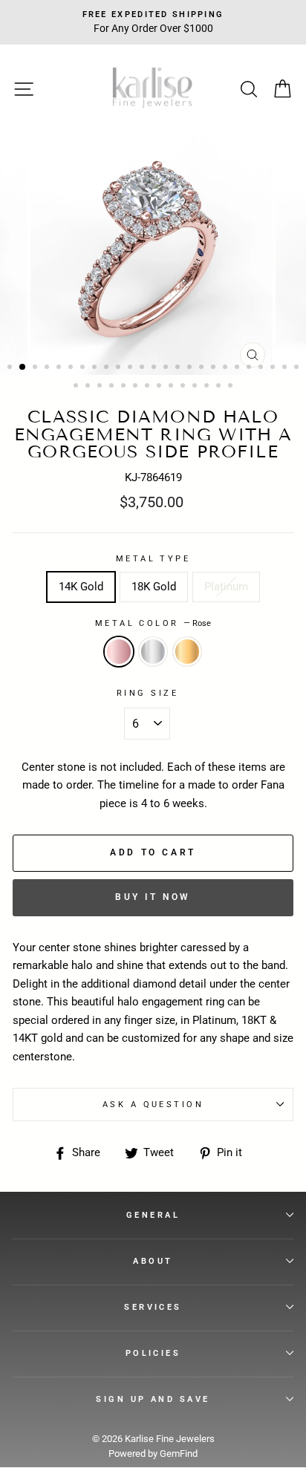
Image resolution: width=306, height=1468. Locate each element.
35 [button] (184, 387)
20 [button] (238, 368)
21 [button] (250, 368)
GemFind (179, 1453)
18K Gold (153, 586)
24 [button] (286, 368)
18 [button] (214, 368)
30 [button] (124, 387)
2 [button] (23, 367)
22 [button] (262, 368)
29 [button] (113, 387)
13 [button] (155, 368)
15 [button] (179, 368)
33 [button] (160, 387)
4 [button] (48, 368)
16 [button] (191, 368)
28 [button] (101, 387)
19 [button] (226, 368)
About (152, 1261)
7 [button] (84, 368)
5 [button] (60, 368)
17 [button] (202, 368)
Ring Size (147, 693)
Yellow (187, 651)
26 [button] (77, 387)
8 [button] (96, 368)
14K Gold (81, 586)
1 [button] (11, 368)
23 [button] (274, 368)
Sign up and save (152, 1399)
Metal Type (153, 558)
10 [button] (119, 368)
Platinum (226, 586)
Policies (153, 1353)
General (153, 1215)
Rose (119, 651)
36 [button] (196, 387)
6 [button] (72, 368)
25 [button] (298, 368)
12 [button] (143, 368)
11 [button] (131, 368)
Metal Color (153, 623)
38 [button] (220, 387)
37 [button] (208, 387)
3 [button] (36, 368)
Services (153, 1307)
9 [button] (107, 368)
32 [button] (148, 387)
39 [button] (231, 387)
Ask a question (153, 1104)
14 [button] (167, 368)
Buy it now (153, 897)
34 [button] (172, 387)
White (153, 651)
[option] (153, 254)
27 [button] (89, 387)
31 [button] (136, 387)
